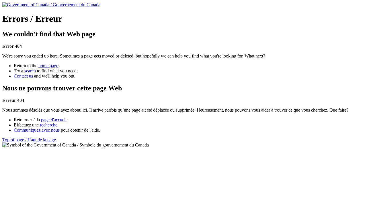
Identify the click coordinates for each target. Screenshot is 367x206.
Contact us (23, 76)
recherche (48, 124)
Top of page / (29, 139)
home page (48, 65)
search (30, 70)
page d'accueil (54, 119)
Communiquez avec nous (37, 130)
